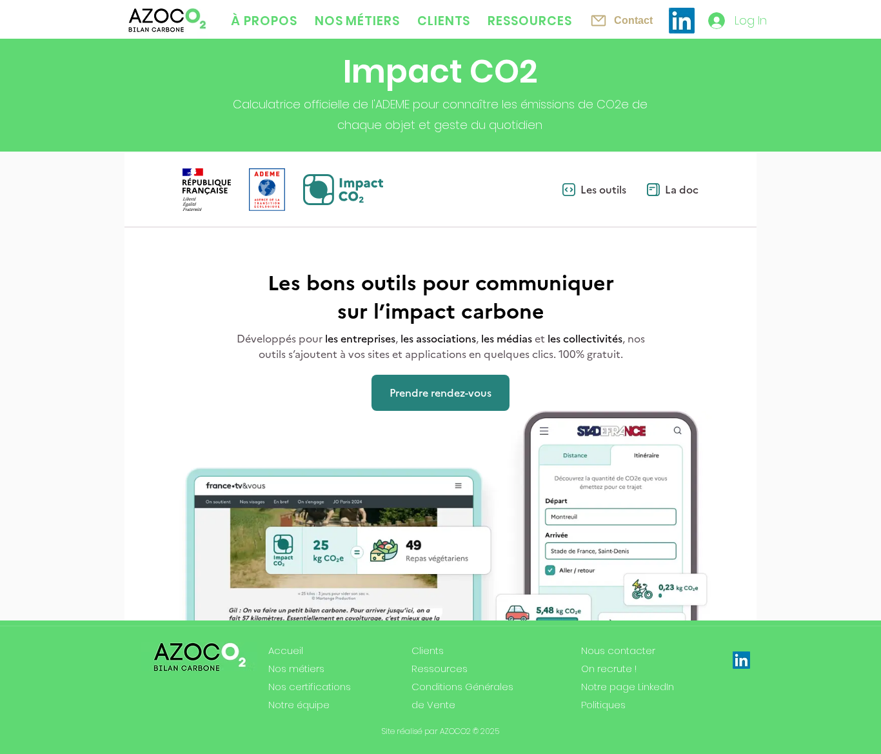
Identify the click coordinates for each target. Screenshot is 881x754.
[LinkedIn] (682, 21)
